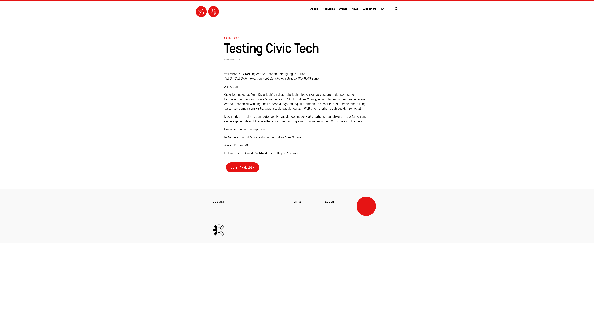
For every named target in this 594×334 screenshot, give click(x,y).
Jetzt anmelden (242, 167)
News (355, 9)
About (314, 9)
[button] (396, 8)
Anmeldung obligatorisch (251, 129)
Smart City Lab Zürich (264, 78)
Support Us (369, 9)
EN (382, 9)
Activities (329, 9)
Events (343, 9)
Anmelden (231, 86)
